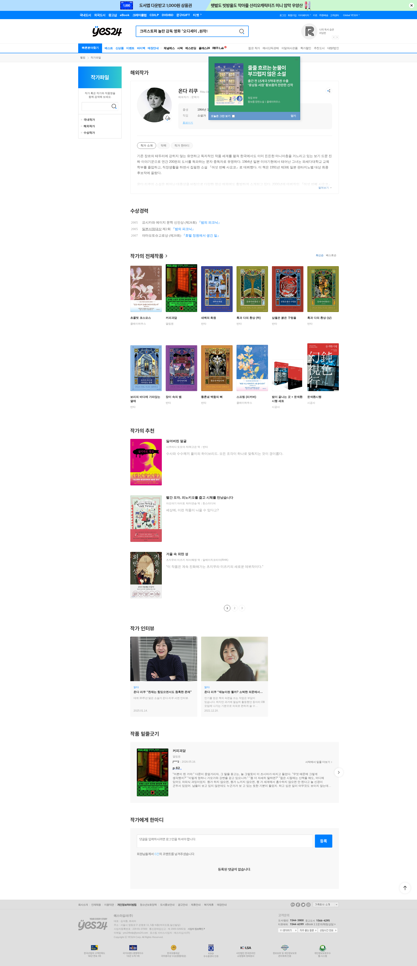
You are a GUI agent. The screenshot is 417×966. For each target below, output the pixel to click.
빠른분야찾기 (90, 47)
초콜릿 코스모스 (140, 317)
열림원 (170, 323)
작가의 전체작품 (147, 256)
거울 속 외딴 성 (177, 554)
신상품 (120, 48)
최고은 (193, 446)
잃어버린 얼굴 (176, 441)
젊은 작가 (254, 48)
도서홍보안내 (167, 904)
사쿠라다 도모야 (175, 446)
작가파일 (96, 57)
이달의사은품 (289, 48)
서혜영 (193, 559)
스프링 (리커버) (246, 396)
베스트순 (331, 255)
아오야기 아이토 (175, 503)
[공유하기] (329, 91)
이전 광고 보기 (334, 37)
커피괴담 (171, 317)
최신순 (320, 255)
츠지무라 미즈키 (175, 559)
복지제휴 (208, 904)
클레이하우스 (138, 323)
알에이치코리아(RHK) (215, 559)
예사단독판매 (271, 48)
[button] (130, 772)
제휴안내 (195, 904)
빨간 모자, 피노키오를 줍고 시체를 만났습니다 (199, 497)
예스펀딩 (190, 48)
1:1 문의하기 (287, 930)
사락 (180, 48)
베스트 (109, 48)
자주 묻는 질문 (307, 930)
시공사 (276, 406)
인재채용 (96, 904)
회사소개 (83, 904)
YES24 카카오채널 (293, 905)
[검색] (241, 31)
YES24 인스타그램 (308, 905)
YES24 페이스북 (298, 905)
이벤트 (130, 48)
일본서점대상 (152, 229)
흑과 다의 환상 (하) (249, 317)
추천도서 (319, 48)
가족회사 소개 (326, 904)
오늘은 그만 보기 (221, 116)
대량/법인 (333, 48)
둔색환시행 (314, 396)
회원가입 (292, 15)
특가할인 (305, 48)
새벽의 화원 (208, 317)
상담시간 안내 (327, 930)
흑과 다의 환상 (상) (319, 317)
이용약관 (109, 904)
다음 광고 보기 (337, 37)
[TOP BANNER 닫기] (411, 5)
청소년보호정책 (148, 904)
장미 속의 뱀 (174, 396)
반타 (203, 323)
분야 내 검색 (114, 106)
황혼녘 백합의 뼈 (212, 396)
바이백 (141, 48)
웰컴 (82, 57)
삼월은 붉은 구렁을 (284, 317)
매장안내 (153, 48)
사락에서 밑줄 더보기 (317, 762)
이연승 (193, 503)
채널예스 (169, 48)
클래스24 (204, 48)
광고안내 (182, 904)
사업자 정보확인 (195, 929)
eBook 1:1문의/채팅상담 (319, 924)
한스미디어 (209, 503)
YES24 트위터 (303, 905)
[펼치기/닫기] (82, 119)
